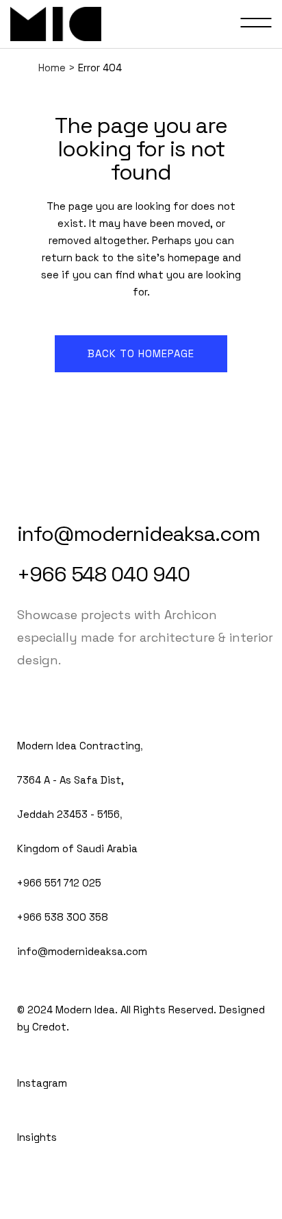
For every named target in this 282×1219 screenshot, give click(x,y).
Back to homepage (141, 353)
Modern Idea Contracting (78, 745)
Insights (37, 1137)
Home (52, 67)
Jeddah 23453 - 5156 (68, 814)
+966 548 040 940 (103, 574)
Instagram (42, 1082)
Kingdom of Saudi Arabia (77, 848)
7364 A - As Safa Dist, (70, 779)
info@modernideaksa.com (138, 533)
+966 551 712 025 (59, 882)
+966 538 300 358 (62, 917)
